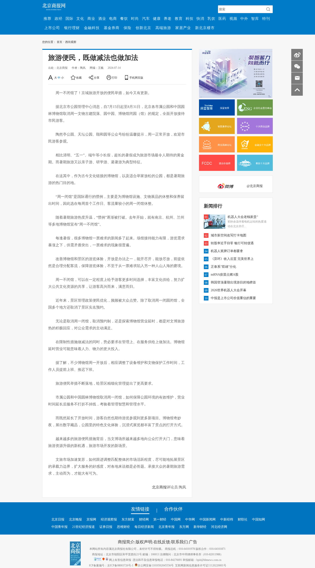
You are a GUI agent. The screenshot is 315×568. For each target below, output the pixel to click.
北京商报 (159, 487)
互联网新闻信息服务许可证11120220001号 (200, 565)
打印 (114, 77)
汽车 (146, 18)
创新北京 (143, 28)
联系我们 (179, 542)
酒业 (102, 18)
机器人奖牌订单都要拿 (227, 251)
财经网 (144, 519)
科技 (189, 18)
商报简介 (126, 542)
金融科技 (92, 28)
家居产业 (183, 28)
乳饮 (211, 18)
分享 (96, 77)
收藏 (79, 77)
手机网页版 (136, 77)
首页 (59, 41)
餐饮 (124, 18)
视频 (233, 18)
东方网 (184, 526)
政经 (58, 18)
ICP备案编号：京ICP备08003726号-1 (111, 565)
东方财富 (128, 519)
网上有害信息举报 (120, 559)
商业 (91, 18)
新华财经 (199, 526)
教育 (179, 18)
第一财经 (159, 519)
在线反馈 (161, 542)
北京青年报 (166, 526)
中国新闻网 (207, 519)
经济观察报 (109, 519)
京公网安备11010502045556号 (156, 565)
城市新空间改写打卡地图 (228, 235)
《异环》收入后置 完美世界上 (232, 258)
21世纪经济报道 (83, 526)
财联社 (242, 519)
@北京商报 (255, 185)
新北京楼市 (205, 28)
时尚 (135, 18)
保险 (127, 28)
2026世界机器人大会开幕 (228, 290)
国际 (69, 18)
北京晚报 (75, 519)
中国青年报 (59, 526)
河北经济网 (219, 526)
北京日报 (57, 519)
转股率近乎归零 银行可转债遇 (232, 243)
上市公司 (52, 28)
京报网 (91, 519)
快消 (200, 18)
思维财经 (123, 526)
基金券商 (111, 28)
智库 (255, 18)
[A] (50, 77)
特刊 (266, 18)
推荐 (47, 18)
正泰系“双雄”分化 (223, 266)
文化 (80, 18)
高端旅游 (163, 28)
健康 (157, 18)
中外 (244, 18)
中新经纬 (226, 519)
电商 (113, 18)
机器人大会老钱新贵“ (243, 216)
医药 (222, 18)
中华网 (190, 519)
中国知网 (258, 519)
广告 (193, 542)
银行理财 (72, 28)
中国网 (176, 519)
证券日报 (105, 526)
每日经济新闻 (144, 526)
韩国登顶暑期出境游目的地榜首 (233, 282)
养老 (168, 18)
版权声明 (144, 542)
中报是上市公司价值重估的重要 (233, 298)
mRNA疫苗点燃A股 (224, 274)
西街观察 (70, 41)
